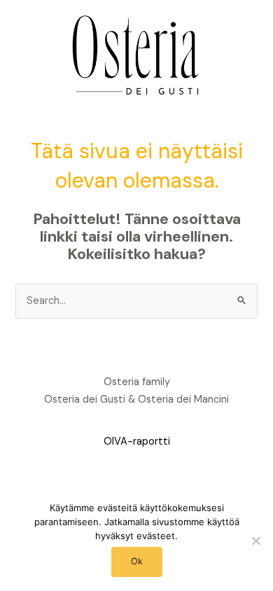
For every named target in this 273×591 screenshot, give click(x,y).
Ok (137, 561)
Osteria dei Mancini (183, 399)
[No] (255, 541)
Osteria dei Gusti (84, 399)
